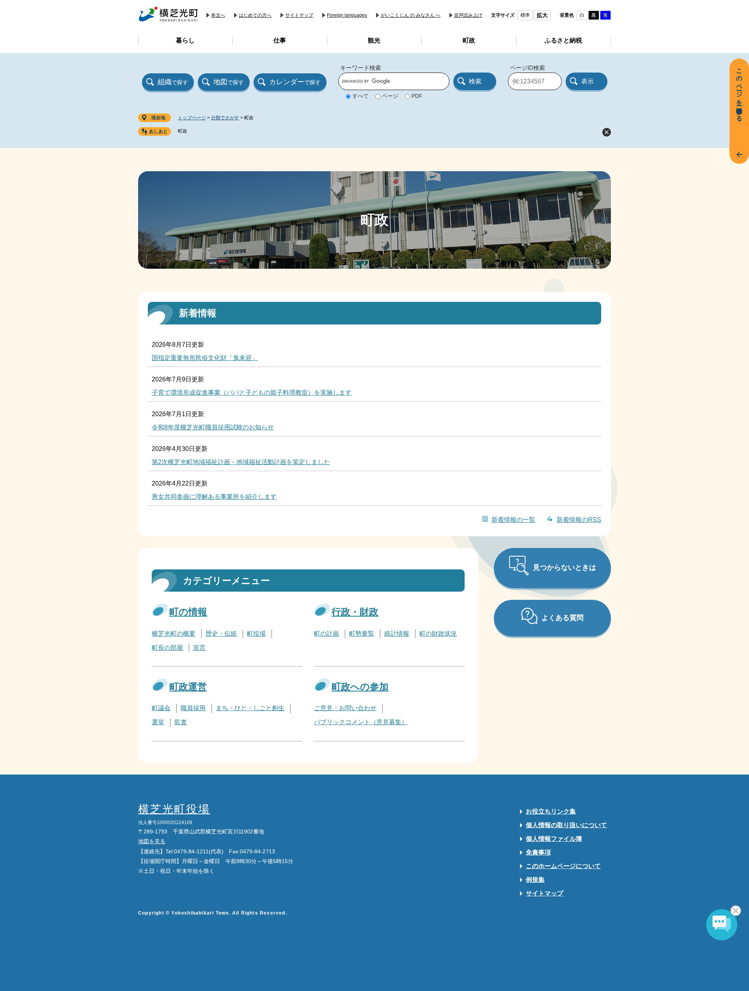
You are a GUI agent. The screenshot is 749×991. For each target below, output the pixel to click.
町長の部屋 (167, 647)
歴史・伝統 (221, 633)
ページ (390, 96)
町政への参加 (360, 686)
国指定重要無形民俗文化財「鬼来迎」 (205, 358)
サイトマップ (299, 15)
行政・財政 (355, 611)
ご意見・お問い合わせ (345, 708)
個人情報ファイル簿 (554, 838)
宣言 (199, 647)
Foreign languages (347, 15)
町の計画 (326, 633)
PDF (417, 96)
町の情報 (188, 611)
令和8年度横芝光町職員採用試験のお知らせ (213, 427)
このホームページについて (563, 866)
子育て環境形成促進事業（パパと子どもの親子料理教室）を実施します (251, 392)
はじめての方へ (255, 15)
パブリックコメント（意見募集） (361, 722)
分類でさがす (225, 118)
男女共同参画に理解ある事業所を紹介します (214, 496)
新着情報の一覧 (513, 519)
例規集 (535, 879)
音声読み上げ (468, 15)
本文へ (218, 15)
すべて (360, 96)
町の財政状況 (438, 633)
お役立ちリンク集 (551, 811)
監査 (180, 722)
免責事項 (538, 852)
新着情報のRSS (579, 519)
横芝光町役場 (174, 809)
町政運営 (188, 686)
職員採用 (193, 708)
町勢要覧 (361, 633)
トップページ (192, 118)
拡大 (542, 15)
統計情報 (396, 633)
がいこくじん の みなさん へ (410, 15)
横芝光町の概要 (173, 633)
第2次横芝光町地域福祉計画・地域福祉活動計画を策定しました (241, 462)
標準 (525, 15)
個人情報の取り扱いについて (566, 825)
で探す (173, 82)
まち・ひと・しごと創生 (250, 708)
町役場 (256, 633)
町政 (182, 131)
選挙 (158, 722)
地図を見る (151, 841)
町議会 (161, 708)
